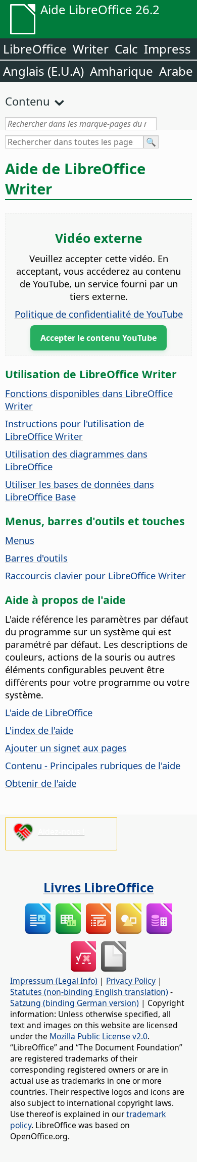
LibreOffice (35, 48)
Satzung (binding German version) (74, 1002)
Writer (91, 48)
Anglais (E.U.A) (43, 71)
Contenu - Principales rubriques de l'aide (92, 765)
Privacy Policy (131, 980)
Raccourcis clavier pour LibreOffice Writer (95, 575)
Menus (19, 540)
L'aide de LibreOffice (48, 712)
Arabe (176, 71)
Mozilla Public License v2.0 (98, 1036)
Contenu (27, 101)
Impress (167, 48)
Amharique (121, 71)
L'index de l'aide (39, 730)
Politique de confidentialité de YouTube (99, 314)
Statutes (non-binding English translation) (89, 991)
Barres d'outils (36, 557)
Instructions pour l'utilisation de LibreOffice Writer (74, 429)
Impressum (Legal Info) (53, 980)
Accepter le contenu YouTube (98, 337)
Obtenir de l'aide (40, 783)
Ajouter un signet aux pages (66, 747)
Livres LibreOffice (98, 887)
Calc (126, 48)
